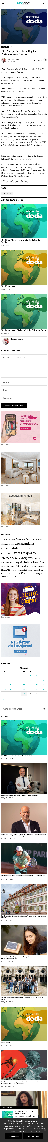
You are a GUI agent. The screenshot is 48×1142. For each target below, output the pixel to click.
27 (17, 693)
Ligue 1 (12, 566)
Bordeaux (33, 539)
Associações (22, 539)
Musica (26, 570)
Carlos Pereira (9, 838)
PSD (30, 574)
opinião (35, 570)
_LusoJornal (15, 59)
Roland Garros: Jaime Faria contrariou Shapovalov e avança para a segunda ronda (23, 876)
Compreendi (14, 1136)
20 (17, 689)
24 (43, 689)
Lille (18, 566)
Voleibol (15, 577)
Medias (20, 570)
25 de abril (4, 539)
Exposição (5, 562)
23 (37, 689)
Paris (41, 570)
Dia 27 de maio (8, 286)
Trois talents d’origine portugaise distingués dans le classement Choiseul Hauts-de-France (21, 957)
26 (11, 693)
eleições (19, 558)
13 (17, 685)
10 (43, 680)
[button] (44, 708)
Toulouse (9, 577)
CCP (44, 539)
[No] (45, 1130)
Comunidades (10, 548)
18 (5, 689)
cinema (11, 544)
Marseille (14, 570)
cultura (14, 553)
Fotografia (18, 562)
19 (11, 689)
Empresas (28, 558)
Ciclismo (4, 544)
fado (10, 563)
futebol (29, 562)
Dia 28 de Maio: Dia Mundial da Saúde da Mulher (20, 241)
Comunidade (24, 544)
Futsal (36, 562)
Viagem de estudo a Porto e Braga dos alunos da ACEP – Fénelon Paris (22, 998)
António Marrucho (11, 961)
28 (24, 693)
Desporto (28, 553)
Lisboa (22, 566)
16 (37, 685)
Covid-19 (5, 554)
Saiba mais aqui (33, 1136)
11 (5, 685)
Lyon (7, 570)
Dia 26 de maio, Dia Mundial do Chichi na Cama (23, 330)
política (22, 573)
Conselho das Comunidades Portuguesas (33, 549)
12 (11, 685)
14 (24, 685)
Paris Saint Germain (7, 574)
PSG (33, 574)
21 (24, 689)
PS (28, 574)
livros (28, 566)
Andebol (12, 539)
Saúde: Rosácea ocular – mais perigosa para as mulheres (19, 795)
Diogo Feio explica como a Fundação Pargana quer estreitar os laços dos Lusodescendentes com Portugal (23, 835)
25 (5, 693)
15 (30, 685)
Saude (3, 577)
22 (30, 689)
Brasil (39, 540)
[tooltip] (3, 181)
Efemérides (6, 47)
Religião (39, 574)
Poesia (16, 574)
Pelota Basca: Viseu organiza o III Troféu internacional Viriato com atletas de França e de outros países (22, 1082)
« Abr (3, 699)
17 (43, 685)
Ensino (37, 558)
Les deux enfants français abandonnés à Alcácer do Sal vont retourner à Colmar (23, 916)
